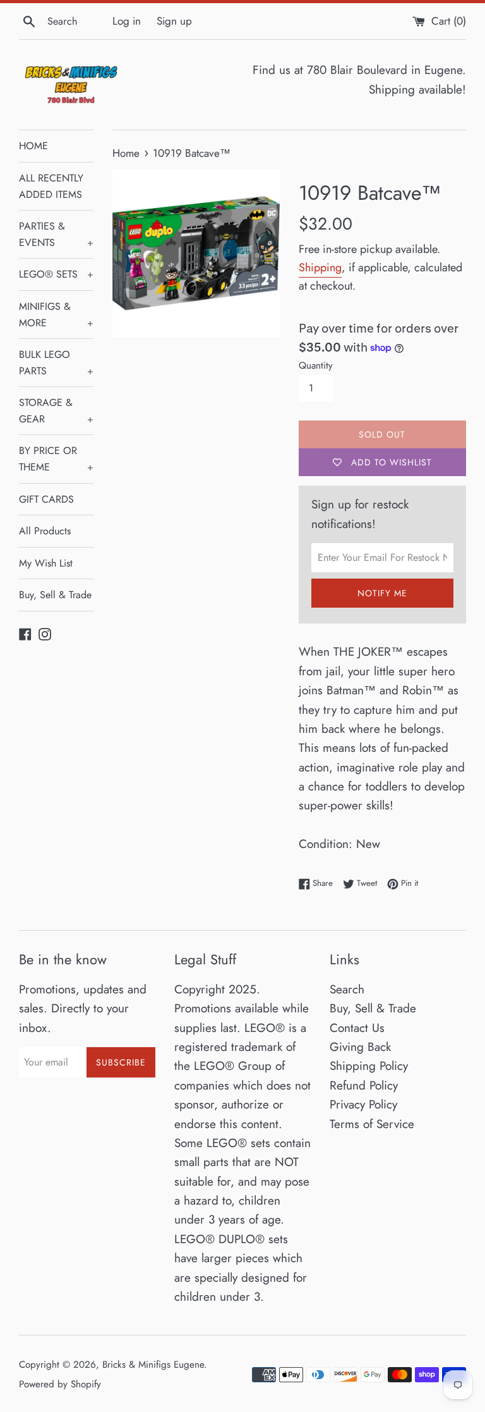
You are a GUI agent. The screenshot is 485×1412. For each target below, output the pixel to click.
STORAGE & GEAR (56, 410)
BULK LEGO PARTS (56, 362)
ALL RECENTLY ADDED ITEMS (51, 186)
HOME (33, 145)
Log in (126, 20)
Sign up (174, 20)
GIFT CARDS (46, 499)
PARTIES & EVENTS (56, 234)
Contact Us (357, 1027)
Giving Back (360, 1046)
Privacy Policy (363, 1104)
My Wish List (46, 563)
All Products (45, 531)
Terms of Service (372, 1124)
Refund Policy (364, 1085)
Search (347, 989)
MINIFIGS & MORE (56, 314)
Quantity (316, 365)
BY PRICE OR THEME (56, 458)
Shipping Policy (369, 1065)
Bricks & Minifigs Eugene (153, 1365)
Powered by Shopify (60, 1384)
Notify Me (382, 593)
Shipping (320, 267)
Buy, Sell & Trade (55, 594)
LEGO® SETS (56, 274)
